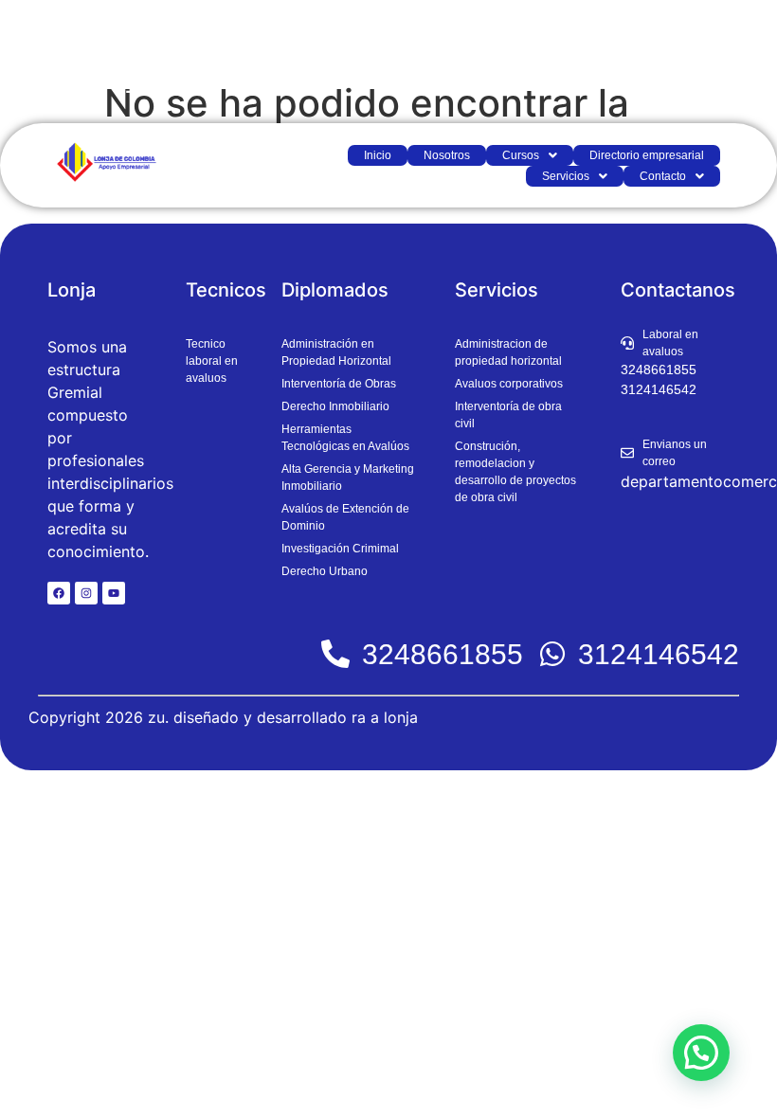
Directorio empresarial (646, 155)
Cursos (520, 155)
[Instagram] (86, 593)
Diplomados (334, 290)
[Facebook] (58, 593)
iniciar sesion (707, 61)
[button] (529, 155)
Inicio (377, 155)
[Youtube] (113, 593)
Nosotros (447, 155)
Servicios (565, 176)
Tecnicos (226, 290)
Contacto (663, 176)
